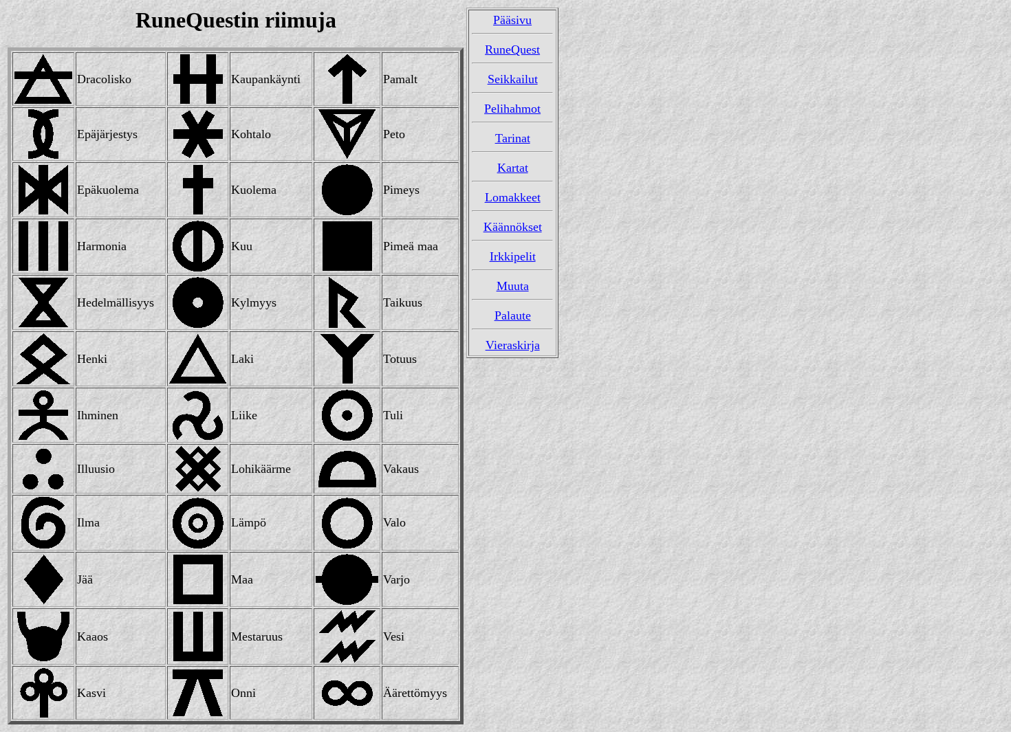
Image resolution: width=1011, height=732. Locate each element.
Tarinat (512, 138)
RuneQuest (512, 49)
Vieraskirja (513, 345)
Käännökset (512, 227)
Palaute (512, 315)
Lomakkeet (513, 197)
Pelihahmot (512, 108)
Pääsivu (512, 20)
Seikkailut (513, 79)
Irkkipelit (513, 256)
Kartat (512, 168)
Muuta (513, 286)
